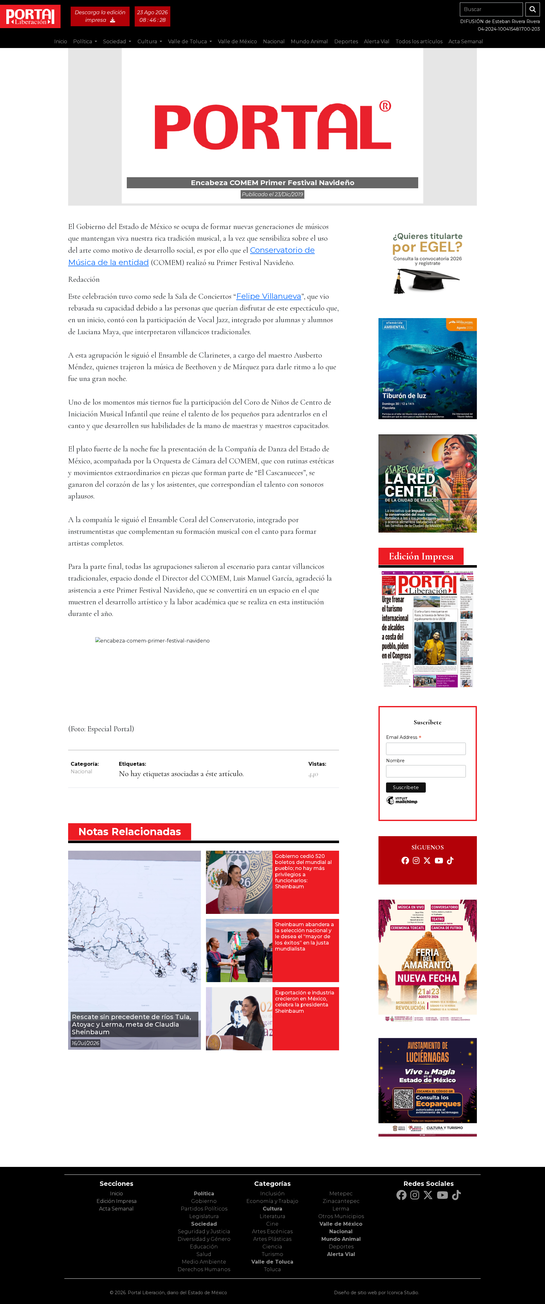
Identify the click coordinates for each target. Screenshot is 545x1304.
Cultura (272, 1209)
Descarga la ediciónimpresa (100, 16)
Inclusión (272, 1194)
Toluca (272, 1269)
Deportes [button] (346, 42)
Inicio (60, 42)
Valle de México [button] (237, 42)
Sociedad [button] (115, 42)
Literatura (272, 1216)
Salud (203, 1254)
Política (204, 1194)
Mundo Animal (341, 1239)
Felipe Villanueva (268, 296)
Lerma (340, 1209)
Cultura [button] (148, 42)
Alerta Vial (341, 1254)
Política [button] (83, 42)
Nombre (395, 761)
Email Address (403, 738)
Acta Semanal (465, 42)
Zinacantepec (341, 1201)
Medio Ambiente (204, 1262)
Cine (272, 1224)
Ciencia (272, 1247)
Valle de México (340, 1224)
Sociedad (204, 1224)
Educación (204, 1247)
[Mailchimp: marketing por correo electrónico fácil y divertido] (402, 803)
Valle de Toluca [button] (188, 42)
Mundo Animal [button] (309, 42)
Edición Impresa (117, 1201)
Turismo (272, 1254)
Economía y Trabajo (272, 1201)
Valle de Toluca (272, 1262)
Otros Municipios (341, 1216)
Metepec (341, 1194)
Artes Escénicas (272, 1232)
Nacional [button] (274, 42)
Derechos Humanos (204, 1269)
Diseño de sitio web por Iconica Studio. (376, 1292)
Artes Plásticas (272, 1239)
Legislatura (204, 1216)
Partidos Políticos (204, 1209)
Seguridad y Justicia (204, 1232)
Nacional (81, 772)
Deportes (341, 1247)
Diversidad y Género (204, 1239)
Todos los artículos (419, 42)
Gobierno (204, 1201)
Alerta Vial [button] (377, 42)
